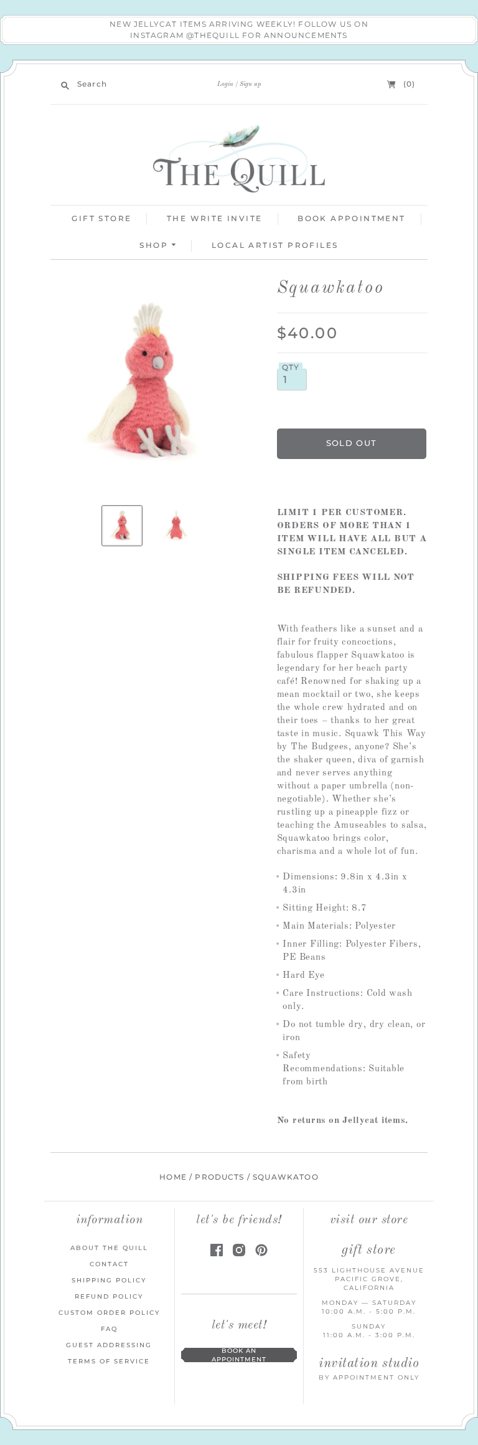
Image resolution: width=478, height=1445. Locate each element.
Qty (291, 367)
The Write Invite (214, 218)
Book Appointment (351, 218)
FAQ (109, 1329)
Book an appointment (239, 1355)
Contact (109, 1264)
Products (219, 1177)
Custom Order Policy (109, 1313)
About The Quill (109, 1248)
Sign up (250, 84)
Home (173, 1177)
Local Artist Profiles (275, 245)
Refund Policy (109, 1296)
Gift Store (101, 218)
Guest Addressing (109, 1345)
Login (225, 84)
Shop (155, 245)
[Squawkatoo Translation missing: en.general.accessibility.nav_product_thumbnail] (122, 525)
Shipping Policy (109, 1280)
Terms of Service (109, 1361)
